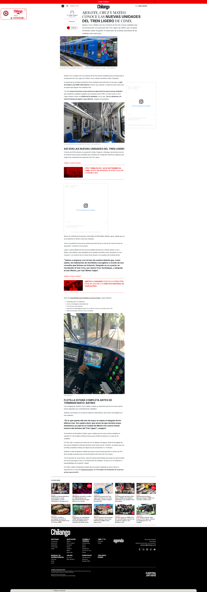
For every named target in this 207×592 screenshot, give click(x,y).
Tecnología (54, 547)
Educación (54, 543)
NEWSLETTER (74, 6)
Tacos (84, 545)
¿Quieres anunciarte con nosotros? (146, 543)
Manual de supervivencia (57, 556)
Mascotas (70, 552)
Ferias (116, 495)
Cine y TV (102, 539)
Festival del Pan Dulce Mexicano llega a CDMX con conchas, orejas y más (145, 498)
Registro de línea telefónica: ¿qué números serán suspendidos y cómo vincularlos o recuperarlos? (60, 499)
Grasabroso (85, 548)
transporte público (87, 469)
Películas (100, 541)
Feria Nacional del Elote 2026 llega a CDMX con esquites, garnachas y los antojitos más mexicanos (124, 499)
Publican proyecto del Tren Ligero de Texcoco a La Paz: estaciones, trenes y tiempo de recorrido (103, 499)
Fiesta (84, 552)
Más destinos (71, 559)
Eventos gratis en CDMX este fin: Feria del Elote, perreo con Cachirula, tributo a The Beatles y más (125, 520)
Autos (52, 561)
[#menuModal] (62, 6)
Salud (52, 548)
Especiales (87, 555)
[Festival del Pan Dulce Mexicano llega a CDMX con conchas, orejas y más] (146, 488)
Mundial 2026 (86, 561)
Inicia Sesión (142, 6)
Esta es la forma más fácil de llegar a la (104, 283)
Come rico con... (87, 550)
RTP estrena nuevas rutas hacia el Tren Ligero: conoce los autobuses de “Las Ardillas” (145, 520)
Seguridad (54, 545)
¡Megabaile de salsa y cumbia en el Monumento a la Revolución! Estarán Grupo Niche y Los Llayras (81, 499)
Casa (52, 563)
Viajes (69, 555)
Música (74, 516)
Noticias (72, 21)
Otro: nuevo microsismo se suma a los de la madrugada (104, 170)
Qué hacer (75, 495)
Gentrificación (86, 557)
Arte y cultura (71, 543)
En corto (69, 557)
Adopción (85, 559)
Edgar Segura (73, 15)
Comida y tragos (86, 540)
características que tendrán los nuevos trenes (85, 298)
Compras (69, 545)
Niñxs (68, 550)
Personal (53, 559)
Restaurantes (86, 543)
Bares (84, 547)
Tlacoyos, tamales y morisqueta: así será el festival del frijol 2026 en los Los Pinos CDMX (60, 520)
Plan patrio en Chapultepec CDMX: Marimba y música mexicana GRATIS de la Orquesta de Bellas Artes (81, 520)
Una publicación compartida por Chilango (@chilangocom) (86, 232)
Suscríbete (153, 541)
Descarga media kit (150, 539)
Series (99, 543)
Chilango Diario (102, 556)
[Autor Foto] (72, 12)
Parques (69, 548)
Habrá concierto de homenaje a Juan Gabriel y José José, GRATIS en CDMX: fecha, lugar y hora (103, 520)
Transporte (97, 495)
